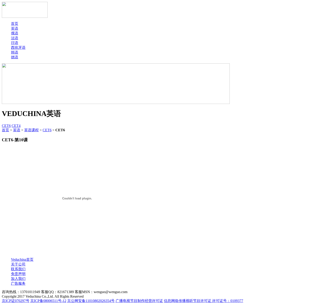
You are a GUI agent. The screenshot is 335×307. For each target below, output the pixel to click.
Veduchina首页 (22, 259)
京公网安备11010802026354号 (91, 301)
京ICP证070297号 (15, 301)
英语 (14, 28)
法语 (14, 38)
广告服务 (18, 283)
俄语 (14, 33)
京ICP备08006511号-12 (48, 301)
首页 (14, 24)
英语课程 (31, 130)
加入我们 (18, 279)
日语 (14, 43)
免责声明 (18, 274)
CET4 (16, 126)
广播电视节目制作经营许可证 (139, 301)
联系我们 (18, 269)
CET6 (6, 126)
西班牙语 (18, 47)
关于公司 (18, 264)
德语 (14, 57)
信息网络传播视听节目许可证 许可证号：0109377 (203, 301)
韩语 (14, 52)
